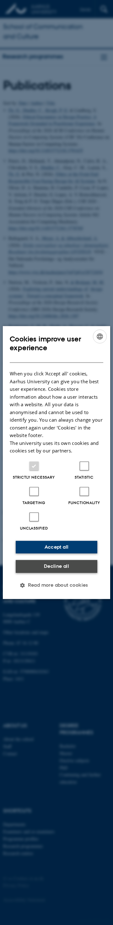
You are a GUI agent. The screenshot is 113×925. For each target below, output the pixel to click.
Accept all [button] (57, 547)
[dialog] (56, 462)
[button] (56, 585)
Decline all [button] (56, 566)
